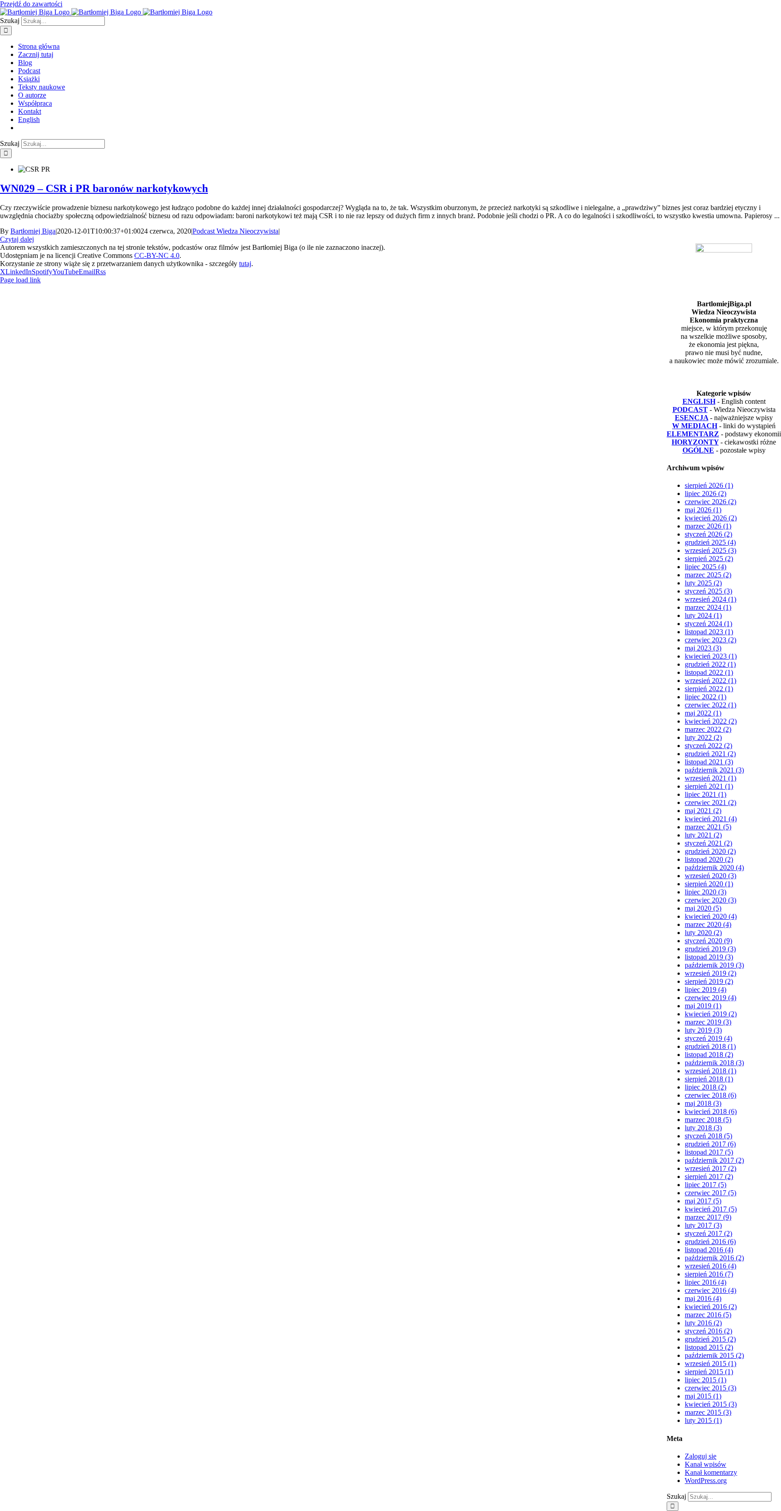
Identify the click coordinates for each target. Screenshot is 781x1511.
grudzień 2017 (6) (710, 1144)
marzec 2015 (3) (708, 1412)
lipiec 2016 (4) (705, 1282)
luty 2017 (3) (703, 1225)
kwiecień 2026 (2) (711, 518)
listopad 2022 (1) (709, 672)
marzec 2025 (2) (708, 575)
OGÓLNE (698, 450)
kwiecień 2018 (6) (711, 1111)
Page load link (20, 280)
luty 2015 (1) (703, 1420)
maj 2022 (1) (703, 713)
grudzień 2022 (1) (710, 664)
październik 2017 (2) (714, 1160)
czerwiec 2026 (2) (710, 501)
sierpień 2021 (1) (709, 786)
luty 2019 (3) (703, 1030)
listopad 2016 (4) (709, 1250)
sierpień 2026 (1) (709, 485)
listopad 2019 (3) (709, 957)
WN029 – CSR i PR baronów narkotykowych (104, 188)
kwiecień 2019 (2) (711, 1014)
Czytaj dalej (17, 239)
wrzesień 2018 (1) (710, 1071)
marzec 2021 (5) (708, 827)
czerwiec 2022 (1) (710, 705)
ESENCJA (691, 417)
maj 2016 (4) (703, 1298)
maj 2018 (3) (703, 1103)
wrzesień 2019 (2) (710, 973)
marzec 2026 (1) (708, 526)
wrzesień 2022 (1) (710, 680)
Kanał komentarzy (711, 1472)
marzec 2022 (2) (708, 729)
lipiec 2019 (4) (705, 989)
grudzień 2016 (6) (710, 1241)
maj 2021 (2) (703, 810)
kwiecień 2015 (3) (711, 1404)
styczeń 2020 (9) (708, 941)
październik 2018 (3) (714, 1063)
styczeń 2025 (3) (708, 591)
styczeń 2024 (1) (708, 623)
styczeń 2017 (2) (708, 1233)
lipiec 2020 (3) (705, 892)
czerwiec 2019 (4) (710, 997)
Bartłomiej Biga (33, 231)
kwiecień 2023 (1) (711, 656)
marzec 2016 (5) (708, 1315)
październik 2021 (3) (714, 770)
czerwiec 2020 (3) (710, 900)
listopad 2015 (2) (709, 1347)
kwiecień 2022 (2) (711, 721)
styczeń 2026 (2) (708, 534)
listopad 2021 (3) (709, 762)
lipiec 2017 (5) (705, 1184)
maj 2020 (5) (703, 908)
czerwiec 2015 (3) (710, 1388)
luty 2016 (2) (703, 1323)
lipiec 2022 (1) (705, 697)
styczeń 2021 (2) (708, 843)
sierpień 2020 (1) (709, 884)
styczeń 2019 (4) (708, 1038)
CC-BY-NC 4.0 (156, 255)
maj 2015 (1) (703, 1396)
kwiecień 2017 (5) (711, 1209)
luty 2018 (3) (703, 1128)
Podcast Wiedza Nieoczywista (235, 231)
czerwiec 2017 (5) (710, 1193)
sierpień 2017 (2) (709, 1176)
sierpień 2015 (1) (709, 1371)
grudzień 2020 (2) (710, 851)
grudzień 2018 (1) (710, 1046)
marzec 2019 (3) (708, 1022)
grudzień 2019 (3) (710, 949)
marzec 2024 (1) (708, 607)
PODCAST (690, 409)
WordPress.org (706, 1480)
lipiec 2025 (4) (705, 567)
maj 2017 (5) (703, 1201)
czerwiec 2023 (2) (710, 640)
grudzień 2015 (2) (710, 1339)
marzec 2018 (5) (708, 1119)
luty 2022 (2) (703, 737)
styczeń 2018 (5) (708, 1136)
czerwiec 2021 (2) (710, 802)
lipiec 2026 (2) (705, 493)
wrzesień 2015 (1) (710, 1363)
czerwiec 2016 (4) (710, 1290)
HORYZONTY (695, 442)
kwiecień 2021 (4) (711, 819)
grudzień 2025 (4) (710, 542)
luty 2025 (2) (703, 583)
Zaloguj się (700, 1456)
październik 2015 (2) (714, 1355)
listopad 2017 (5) (709, 1152)
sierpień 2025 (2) (709, 558)
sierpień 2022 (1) (709, 688)
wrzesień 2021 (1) (710, 778)
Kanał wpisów (705, 1464)
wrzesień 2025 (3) (710, 550)
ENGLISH (698, 401)
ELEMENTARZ (693, 434)
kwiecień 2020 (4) (711, 916)
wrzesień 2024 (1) (710, 599)
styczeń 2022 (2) (708, 745)
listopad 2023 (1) (709, 632)
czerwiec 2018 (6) (710, 1095)
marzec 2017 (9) (708, 1217)
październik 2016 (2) (714, 1258)
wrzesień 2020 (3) (710, 875)
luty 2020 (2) (703, 932)
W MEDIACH (694, 426)
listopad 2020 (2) (709, 859)
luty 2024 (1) (703, 615)
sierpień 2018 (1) (709, 1079)
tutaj (245, 263)
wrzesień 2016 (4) (710, 1266)
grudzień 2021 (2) (710, 754)
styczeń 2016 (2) (708, 1331)
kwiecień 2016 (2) (711, 1306)
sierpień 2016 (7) (709, 1274)
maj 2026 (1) (703, 510)
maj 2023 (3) (703, 648)
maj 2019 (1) (703, 1006)
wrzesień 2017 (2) (710, 1168)
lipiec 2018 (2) (705, 1087)
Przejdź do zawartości (31, 4)
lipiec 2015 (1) (705, 1380)
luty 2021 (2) (703, 835)
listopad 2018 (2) (709, 1054)
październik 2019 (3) (714, 965)
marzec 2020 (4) (708, 924)
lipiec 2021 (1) (705, 794)
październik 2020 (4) (714, 867)
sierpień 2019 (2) (709, 981)
